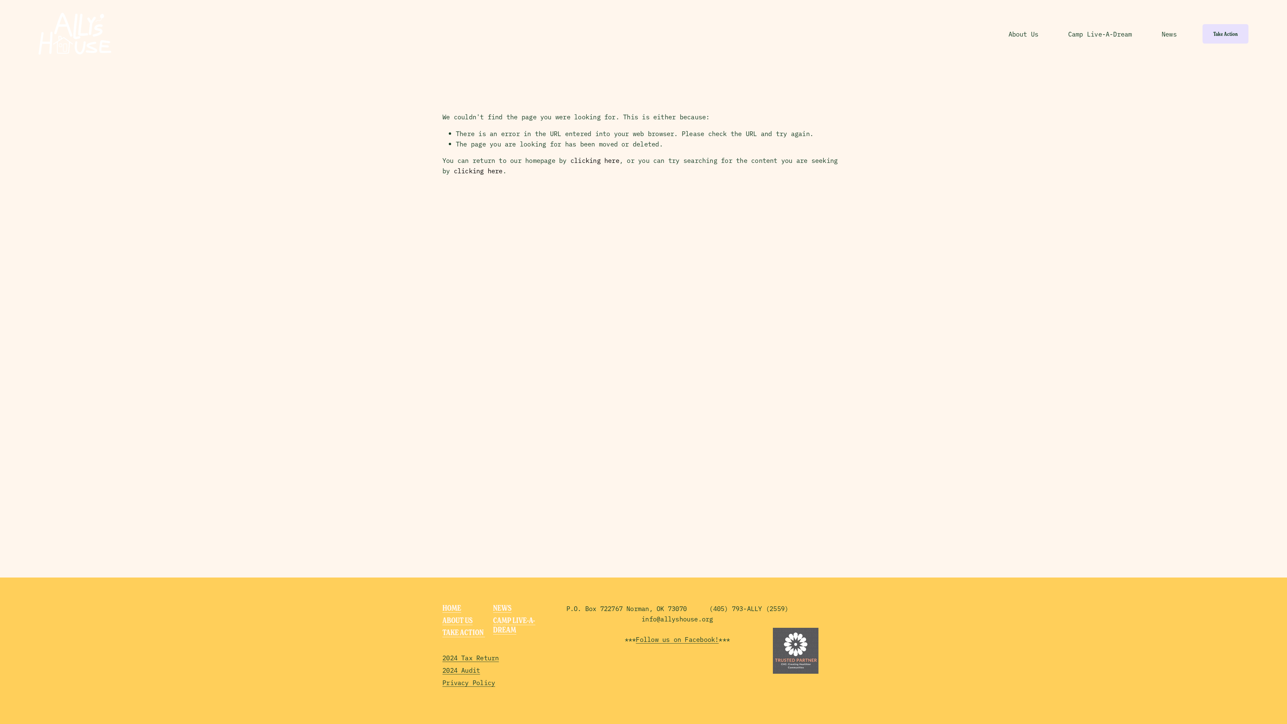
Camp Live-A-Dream (1100, 33)
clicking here (594, 160)
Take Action (1225, 34)
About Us (1023, 33)
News (1169, 33)
